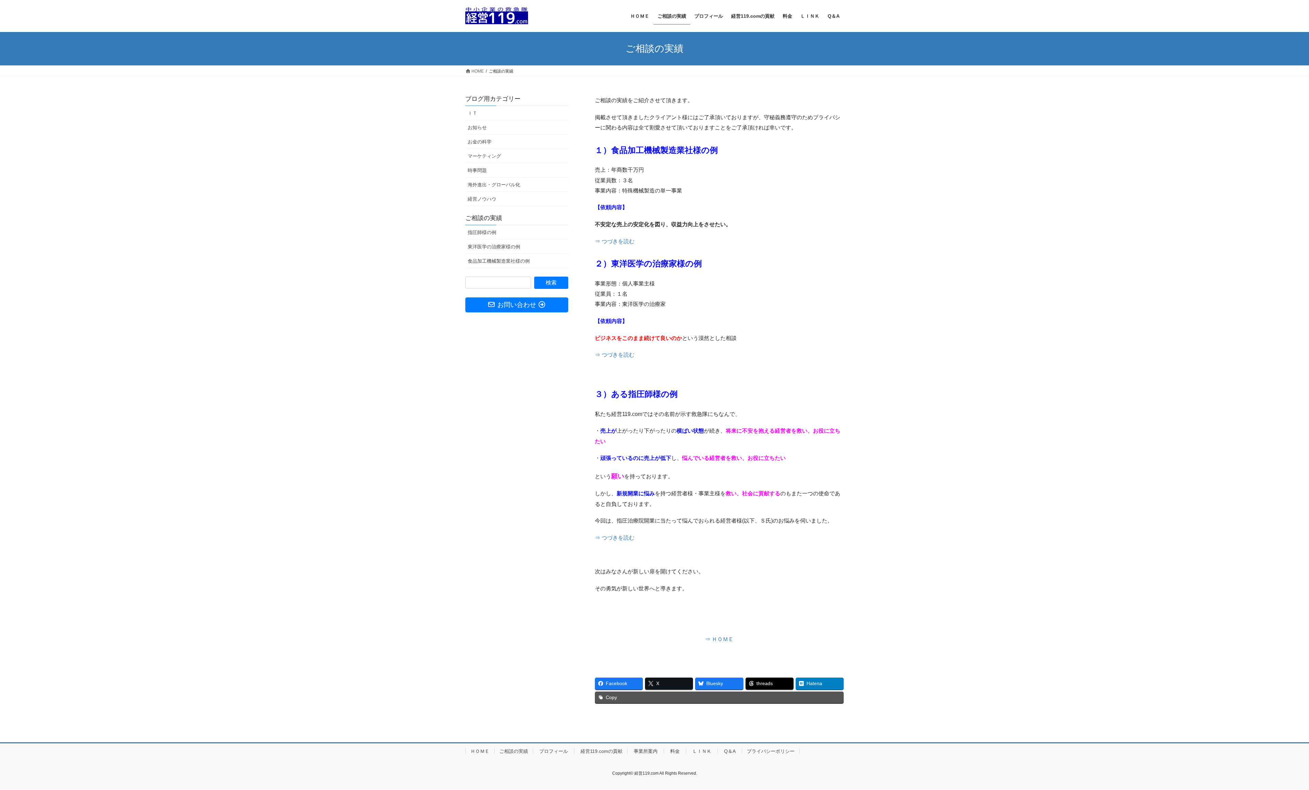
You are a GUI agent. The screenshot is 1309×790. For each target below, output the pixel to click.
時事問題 (477, 170)
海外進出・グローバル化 (494, 184)
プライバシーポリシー (771, 751)
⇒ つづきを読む (614, 241)
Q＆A (730, 751)
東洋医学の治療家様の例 (494, 246)
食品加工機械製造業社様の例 (499, 261)
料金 (675, 751)
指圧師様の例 (482, 232)
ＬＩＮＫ (702, 751)
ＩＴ (472, 113)
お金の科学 (480, 141)
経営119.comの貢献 (600, 751)
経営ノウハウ (482, 199)
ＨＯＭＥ (480, 751)
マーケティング (484, 156)
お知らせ (477, 127)
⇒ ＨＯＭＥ (719, 639)
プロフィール (553, 751)
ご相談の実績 (483, 218)
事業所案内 (645, 751)
